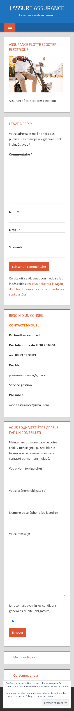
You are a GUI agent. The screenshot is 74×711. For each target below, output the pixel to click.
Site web (15, 247)
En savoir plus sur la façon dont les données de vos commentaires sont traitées (36, 289)
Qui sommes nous (26, 675)
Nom (14, 212)
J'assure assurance (37, 8)
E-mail (15, 230)
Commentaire (20, 154)
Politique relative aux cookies (40, 696)
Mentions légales (25, 657)
